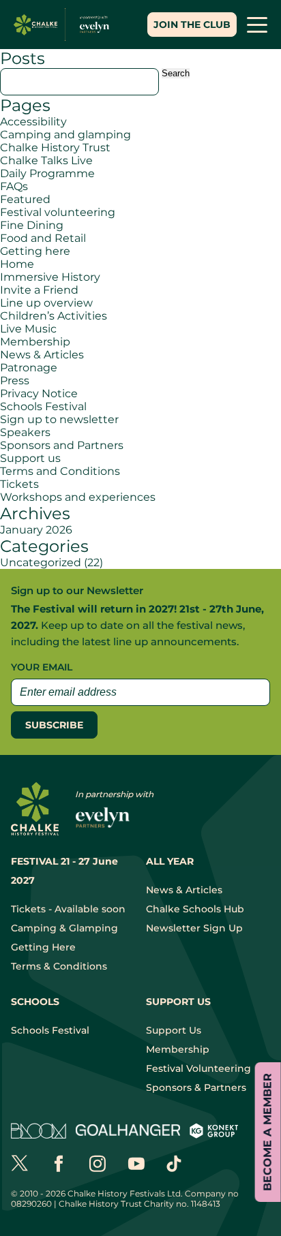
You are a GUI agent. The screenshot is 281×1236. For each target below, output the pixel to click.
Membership (35, 341)
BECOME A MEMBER (267, 1132)
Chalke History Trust (55, 147)
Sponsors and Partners (61, 445)
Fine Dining (31, 225)
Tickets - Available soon (68, 909)
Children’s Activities (53, 315)
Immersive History (50, 277)
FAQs (14, 186)
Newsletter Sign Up (194, 928)
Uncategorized (40, 562)
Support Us (173, 1030)
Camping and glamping (65, 134)
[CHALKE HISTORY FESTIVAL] (65, 24)
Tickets (19, 484)
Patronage (28, 367)
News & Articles (42, 354)
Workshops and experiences (78, 497)
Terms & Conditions (59, 966)
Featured (25, 199)
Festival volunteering (57, 212)
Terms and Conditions (60, 471)
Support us (30, 458)
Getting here (35, 251)
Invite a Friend (39, 289)
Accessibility (33, 121)
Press (14, 380)
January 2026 (36, 529)
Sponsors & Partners (196, 1087)
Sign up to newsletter (59, 419)
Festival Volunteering (198, 1068)
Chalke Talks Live (46, 160)
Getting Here (43, 947)
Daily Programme (47, 173)
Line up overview (46, 302)
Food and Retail (43, 238)
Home (17, 264)
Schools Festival (43, 406)
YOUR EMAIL (41, 667)
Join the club (192, 24)
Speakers (25, 432)
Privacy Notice (39, 393)
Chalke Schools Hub (195, 909)
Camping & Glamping (64, 928)
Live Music (28, 328)
